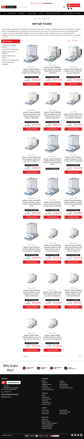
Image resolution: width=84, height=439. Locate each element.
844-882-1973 (7, 391)
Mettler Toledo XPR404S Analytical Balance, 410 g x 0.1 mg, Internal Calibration (52, 204)
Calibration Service (46, 384)
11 (66, 356)
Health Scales (57, 13)
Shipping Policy (63, 410)
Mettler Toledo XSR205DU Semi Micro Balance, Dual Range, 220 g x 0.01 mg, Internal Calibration (73, 248)
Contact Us (45, 382)
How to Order (45, 397)
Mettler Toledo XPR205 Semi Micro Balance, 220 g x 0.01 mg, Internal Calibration (31, 159)
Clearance (65, 13)
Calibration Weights (31, 13)
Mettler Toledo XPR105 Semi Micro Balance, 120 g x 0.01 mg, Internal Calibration (73, 116)
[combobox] (41, 7)
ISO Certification (46, 388)
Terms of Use (45, 410)
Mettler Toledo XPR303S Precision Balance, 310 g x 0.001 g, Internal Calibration (31, 71)
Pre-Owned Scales (46, 399)
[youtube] (78, 435)
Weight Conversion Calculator (49, 423)
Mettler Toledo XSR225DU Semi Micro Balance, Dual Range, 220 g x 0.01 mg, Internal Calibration (52, 248)
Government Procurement (66, 388)
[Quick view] (31, 63)
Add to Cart (52, 84)
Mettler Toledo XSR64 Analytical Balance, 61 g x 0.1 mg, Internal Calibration (31, 337)
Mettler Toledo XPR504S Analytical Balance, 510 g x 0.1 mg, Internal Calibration (73, 159)
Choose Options (31, 84)
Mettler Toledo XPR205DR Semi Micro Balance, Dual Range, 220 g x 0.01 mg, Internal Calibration (31, 115)
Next (80, 356)
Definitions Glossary (47, 428)
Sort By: (69, 40)
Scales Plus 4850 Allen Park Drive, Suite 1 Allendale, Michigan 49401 (11, 387)
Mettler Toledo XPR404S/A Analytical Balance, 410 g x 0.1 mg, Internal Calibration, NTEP (31, 203)
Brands (4, 13)
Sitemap (62, 381)
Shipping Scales (49, 13)
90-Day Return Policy (65, 412)
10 (63, 356)
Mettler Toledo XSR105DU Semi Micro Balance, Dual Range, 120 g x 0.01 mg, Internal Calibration (31, 293)
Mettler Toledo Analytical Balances (9, 46)
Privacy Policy (45, 413)
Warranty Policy (64, 413)
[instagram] (75, 435)
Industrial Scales (12, 13)
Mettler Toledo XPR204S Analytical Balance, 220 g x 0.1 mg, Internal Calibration (31, 249)
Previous (25, 356)
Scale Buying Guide (47, 426)
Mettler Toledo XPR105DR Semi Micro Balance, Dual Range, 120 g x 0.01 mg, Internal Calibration (52, 115)
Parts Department (64, 386)
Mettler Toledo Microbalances (10, 49)
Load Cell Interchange (47, 425)
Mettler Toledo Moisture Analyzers (8, 52)
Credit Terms (63, 382)
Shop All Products (46, 402)
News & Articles (46, 421)
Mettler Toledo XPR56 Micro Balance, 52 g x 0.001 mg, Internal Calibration (73, 71)
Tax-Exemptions (64, 384)
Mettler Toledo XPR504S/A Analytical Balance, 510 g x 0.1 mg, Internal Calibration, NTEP (52, 161)
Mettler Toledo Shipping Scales (10, 60)
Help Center (45, 419)
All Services (45, 386)
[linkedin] (81, 435)
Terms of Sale (45, 412)
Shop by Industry (46, 404)
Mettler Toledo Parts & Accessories (8, 63)
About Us (44, 381)
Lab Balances (22, 13)
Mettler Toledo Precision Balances (9, 56)
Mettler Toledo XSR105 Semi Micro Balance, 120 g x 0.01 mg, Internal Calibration (52, 294)
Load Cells (41, 13)
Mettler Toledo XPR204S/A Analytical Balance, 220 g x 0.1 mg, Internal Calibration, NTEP (73, 203)
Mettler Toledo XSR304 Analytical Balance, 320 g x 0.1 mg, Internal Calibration (52, 337)
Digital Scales (71, 13)
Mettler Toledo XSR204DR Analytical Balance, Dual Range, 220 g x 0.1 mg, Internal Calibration (73, 293)
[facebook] (72, 435)
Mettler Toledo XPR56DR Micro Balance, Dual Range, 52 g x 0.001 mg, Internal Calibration (52, 70)
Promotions (78, 13)
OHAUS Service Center (48, 389)
